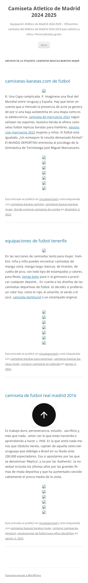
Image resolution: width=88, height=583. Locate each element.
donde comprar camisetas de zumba (37, 209)
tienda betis (30, 277)
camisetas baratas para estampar (31, 359)
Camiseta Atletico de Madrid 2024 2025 (44, 11)
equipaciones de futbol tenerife (36, 241)
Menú (44, 45)
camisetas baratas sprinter (27, 204)
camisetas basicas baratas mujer (30, 528)
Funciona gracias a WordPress (23, 575)
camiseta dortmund (27, 297)
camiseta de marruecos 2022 (49, 117)
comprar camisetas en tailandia (40, 364)
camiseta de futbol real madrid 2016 (40, 395)
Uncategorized (48, 199)
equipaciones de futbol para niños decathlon (46, 533)
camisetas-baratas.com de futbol (37, 81)
